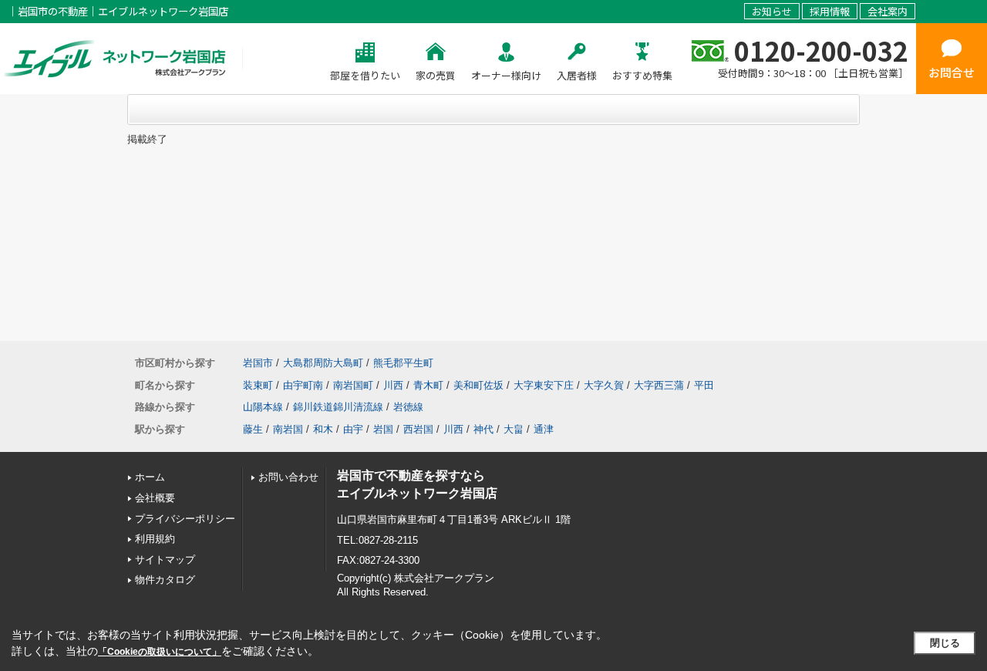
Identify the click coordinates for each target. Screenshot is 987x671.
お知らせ (772, 11)
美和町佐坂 (478, 385)
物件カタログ (165, 579)
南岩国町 (353, 385)
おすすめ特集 (642, 75)
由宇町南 (303, 385)
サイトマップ (165, 559)
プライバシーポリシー (185, 518)
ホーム (150, 477)
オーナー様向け (506, 75)
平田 (704, 385)
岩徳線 (408, 407)
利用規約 (155, 539)
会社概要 (155, 498)
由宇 (353, 429)
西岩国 (418, 429)
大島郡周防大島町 (323, 363)
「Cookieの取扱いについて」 (159, 651)
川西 (393, 385)
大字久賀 (604, 385)
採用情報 (830, 11)
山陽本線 (263, 407)
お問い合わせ (288, 477)
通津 (544, 429)
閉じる (945, 643)
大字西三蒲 (659, 385)
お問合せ (951, 72)
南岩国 (288, 429)
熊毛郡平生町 (403, 363)
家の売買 (436, 75)
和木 (323, 429)
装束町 (258, 385)
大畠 (514, 429)
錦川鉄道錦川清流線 (338, 407)
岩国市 (258, 363)
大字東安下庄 (544, 385)
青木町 (428, 385)
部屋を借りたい (365, 75)
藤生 (253, 429)
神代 (483, 429)
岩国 (383, 429)
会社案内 (887, 11)
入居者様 (577, 75)
